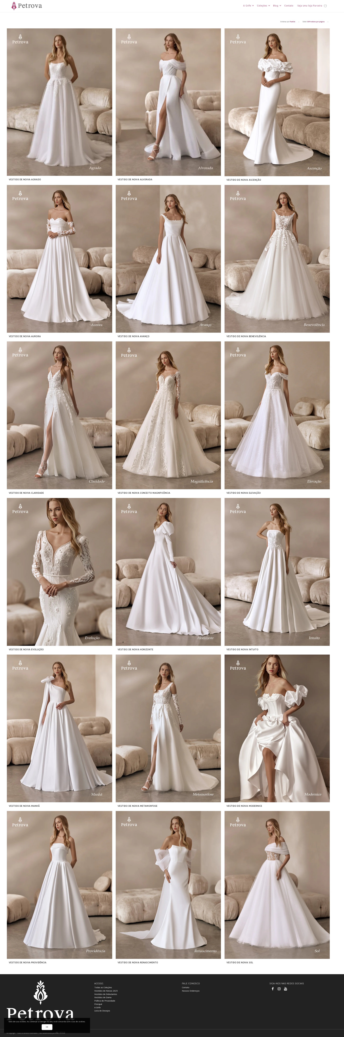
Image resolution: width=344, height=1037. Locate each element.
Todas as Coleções (103, 987)
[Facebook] (272, 989)
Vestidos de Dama (102, 997)
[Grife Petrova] (26, 6)
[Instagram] (278, 989)
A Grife (97, 1007)
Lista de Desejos (102, 1010)
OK (47, 1027)
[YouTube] (285, 989)
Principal (98, 1004)
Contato (185, 987)
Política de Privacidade (104, 1000)
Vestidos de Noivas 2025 (106, 990)
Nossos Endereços (191, 990)
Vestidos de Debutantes (105, 994)
